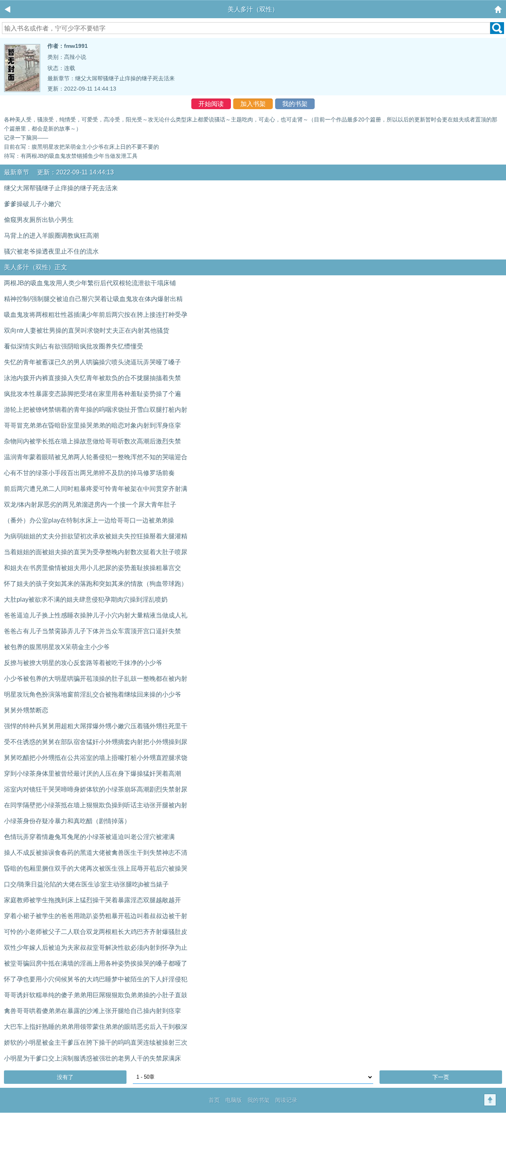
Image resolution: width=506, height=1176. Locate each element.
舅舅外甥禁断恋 (26, 710)
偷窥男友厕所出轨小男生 (39, 219)
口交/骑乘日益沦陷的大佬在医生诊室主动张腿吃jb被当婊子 (86, 884)
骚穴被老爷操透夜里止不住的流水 (51, 251)
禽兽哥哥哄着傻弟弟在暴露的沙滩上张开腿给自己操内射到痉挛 (92, 1010)
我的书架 (295, 103)
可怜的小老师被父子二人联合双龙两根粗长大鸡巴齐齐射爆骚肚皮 (95, 931)
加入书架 (253, 103)
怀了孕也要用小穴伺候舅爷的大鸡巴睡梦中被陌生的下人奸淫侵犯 (95, 979)
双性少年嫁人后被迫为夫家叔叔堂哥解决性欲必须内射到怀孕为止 (95, 947)
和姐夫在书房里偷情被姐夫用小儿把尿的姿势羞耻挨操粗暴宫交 (92, 567)
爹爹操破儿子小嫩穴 (32, 204)
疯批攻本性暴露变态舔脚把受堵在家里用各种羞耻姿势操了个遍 (92, 393)
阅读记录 (286, 1100)
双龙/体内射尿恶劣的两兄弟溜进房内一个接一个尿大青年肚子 (90, 504)
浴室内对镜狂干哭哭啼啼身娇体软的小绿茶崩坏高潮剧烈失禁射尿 (95, 789)
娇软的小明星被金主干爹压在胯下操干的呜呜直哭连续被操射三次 (95, 1042)
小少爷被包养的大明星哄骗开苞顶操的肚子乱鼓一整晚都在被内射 (95, 678)
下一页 (440, 1077)
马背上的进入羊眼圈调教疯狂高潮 (51, 235)
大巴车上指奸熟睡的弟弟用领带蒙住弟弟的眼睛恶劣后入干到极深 (95, 1026)
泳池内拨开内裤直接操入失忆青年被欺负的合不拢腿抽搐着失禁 (92, 378)
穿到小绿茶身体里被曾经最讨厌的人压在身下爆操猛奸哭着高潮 (92, 773)
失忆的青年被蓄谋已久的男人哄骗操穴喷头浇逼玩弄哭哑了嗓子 (92, 362)
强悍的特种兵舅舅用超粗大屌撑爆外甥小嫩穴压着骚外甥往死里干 (95, 726)
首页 (214, 1100)
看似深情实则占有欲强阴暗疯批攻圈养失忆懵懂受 (73, 346)
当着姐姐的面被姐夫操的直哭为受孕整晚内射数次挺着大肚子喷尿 (95, 552)
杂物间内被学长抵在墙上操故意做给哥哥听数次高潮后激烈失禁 (92, 441)
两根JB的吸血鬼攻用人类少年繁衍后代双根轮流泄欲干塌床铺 (90, 283)
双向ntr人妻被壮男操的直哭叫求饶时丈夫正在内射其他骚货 (86, 330)
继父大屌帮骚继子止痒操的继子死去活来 (125, 78)
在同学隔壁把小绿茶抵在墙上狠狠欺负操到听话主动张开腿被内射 (95, 805)
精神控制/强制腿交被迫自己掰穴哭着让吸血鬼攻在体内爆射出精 (93, 298)
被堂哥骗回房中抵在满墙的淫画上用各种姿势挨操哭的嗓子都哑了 (95, 963)
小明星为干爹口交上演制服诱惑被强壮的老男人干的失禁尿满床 (92, 1058)
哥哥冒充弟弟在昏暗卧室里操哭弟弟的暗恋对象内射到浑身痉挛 (92, 425)
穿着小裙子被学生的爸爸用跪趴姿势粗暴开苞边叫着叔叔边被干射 (95, 916)
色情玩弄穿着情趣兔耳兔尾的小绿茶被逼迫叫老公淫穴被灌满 (89, 836)
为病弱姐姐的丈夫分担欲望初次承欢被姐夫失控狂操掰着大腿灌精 (95, 536)
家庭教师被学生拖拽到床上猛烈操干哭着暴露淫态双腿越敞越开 (92, 900)
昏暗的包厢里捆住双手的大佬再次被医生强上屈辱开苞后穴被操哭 (95, 868)
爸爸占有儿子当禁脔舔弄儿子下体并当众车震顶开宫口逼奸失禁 (92, 631)
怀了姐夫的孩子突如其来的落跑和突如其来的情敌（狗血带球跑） (95, 583)
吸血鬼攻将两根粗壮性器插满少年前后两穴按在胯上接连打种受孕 (95, 314)
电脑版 (233, 1100)
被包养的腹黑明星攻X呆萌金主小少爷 (57, 647)
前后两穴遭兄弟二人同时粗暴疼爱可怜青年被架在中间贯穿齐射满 (95, 488)
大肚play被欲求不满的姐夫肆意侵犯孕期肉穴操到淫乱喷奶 (86, 599)
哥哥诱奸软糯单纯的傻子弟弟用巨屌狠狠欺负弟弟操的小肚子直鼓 (95, 995)
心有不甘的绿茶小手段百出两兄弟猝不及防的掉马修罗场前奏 (89, 473)
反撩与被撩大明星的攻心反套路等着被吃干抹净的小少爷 (83, 662)
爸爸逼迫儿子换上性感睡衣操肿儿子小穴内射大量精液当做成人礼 (95, 615)
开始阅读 (211, 103)
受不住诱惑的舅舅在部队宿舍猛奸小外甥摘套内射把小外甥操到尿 (95, 742)
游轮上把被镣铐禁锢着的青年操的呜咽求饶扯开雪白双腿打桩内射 (95, 409)
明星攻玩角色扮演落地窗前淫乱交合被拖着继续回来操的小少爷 (92, 694)
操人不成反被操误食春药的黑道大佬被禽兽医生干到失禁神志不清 (95, 852)
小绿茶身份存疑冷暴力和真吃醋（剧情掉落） (67, 821)
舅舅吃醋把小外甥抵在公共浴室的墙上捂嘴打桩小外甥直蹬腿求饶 (95, 757)
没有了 (65, 1077)
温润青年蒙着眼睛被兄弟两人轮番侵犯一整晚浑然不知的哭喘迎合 (95, 457)
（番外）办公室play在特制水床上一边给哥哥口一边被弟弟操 (89, 520)
